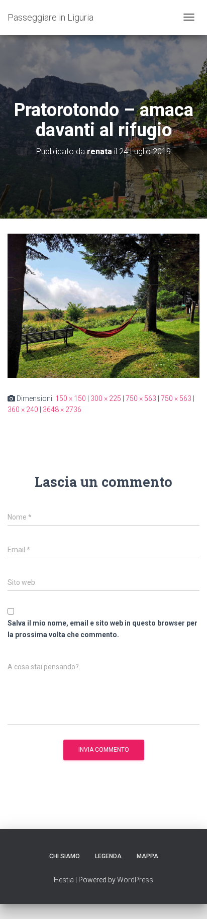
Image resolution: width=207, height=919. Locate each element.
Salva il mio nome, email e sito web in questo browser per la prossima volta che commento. (102, 629)
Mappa (147, 856)
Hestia (64, 880)
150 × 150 (70, 398)
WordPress (135, 880)
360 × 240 (23, 409)
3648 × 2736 (62, 409)
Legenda (108, 856)
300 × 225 (105, 398)
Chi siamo (64, 856)
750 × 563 (141, 398)
